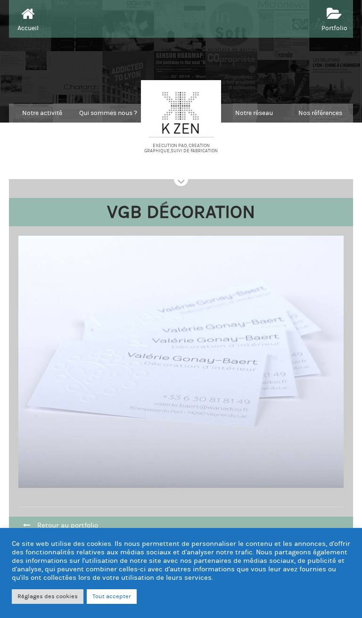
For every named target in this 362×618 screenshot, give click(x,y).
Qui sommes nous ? (108, 113)
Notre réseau (254, 113)
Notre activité (42, 113)
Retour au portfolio (67, 525)
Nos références (320, 113)
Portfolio (334, 28)
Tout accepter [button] (111, 596)
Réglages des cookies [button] (47, 596)
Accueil (28, 28)
